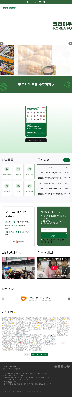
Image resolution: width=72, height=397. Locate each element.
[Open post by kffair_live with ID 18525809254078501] (63, 342)
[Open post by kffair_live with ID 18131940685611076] (36, 342)
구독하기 (54, 236)
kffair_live (8, 318)
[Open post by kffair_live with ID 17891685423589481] (63, 325)
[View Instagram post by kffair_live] (13, 332)
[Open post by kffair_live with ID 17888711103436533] (8, 325)
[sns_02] (62, 365)
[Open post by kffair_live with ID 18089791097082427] (8, 342)
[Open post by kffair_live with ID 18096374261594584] (50, 325)
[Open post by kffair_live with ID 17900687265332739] (36, 325)
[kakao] (68, 365)
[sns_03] (55, 365)
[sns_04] (65, 365)
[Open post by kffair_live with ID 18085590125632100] (50, 342)
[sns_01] (59, 365)
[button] (3, 268)
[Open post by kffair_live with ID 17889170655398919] (22, 342)
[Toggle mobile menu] (68, 7)
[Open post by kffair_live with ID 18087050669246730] (22, 325)
